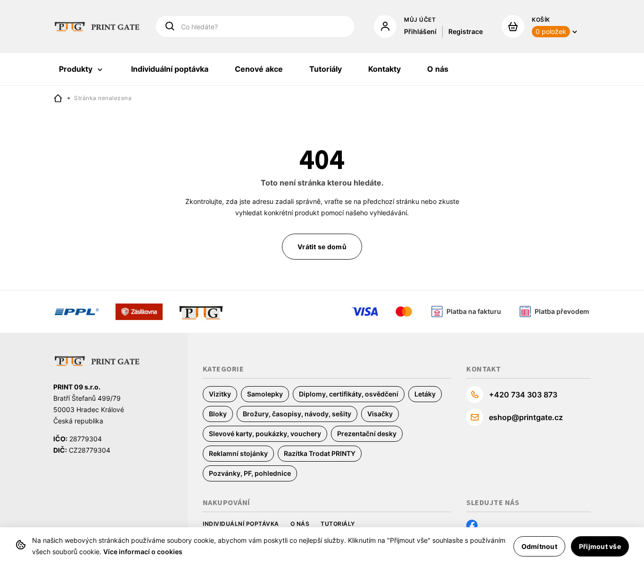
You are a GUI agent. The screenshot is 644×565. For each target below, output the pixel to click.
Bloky (218, 414)
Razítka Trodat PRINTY (319, 453)
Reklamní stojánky (238, 453)
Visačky (380, 414)
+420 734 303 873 (523, 394)
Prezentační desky (366, 434)
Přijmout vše (600, 546)
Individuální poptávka (241, 523)
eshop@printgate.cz (526, 417)
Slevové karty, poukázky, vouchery (265, 434)
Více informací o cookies (142, 552)
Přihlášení (420, 31)
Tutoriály (338, 523)
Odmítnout (539, 546)
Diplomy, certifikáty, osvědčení (348, 394)
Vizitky (220, 394)
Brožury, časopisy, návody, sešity (297, 414)
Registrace (465, 31)
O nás (300, 523)
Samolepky (265, 394)
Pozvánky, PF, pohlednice (250, 473)
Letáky (425, 394)
